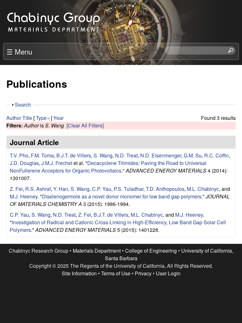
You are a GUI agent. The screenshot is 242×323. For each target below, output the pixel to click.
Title (27, 117)
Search (23, 104)
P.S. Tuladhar (128, 188)
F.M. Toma (42, 155)
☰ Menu (19, 51)
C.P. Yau (101, 188)
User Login (168, 273)
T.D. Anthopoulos (165, 188)
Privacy (143, 273)
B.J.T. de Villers (73, 155)
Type (41, 117)
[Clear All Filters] (85, 125)
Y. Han (60, 188)
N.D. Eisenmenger (160, 155)
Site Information (79, 273)
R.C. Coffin (216, 155)
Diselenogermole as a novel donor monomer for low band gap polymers (121, 196)
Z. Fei (16, 188)
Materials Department (97, 250)
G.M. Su (193, 155)
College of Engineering (151, 250)
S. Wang (103, 155)
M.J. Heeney (23, 196)
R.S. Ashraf (38, 188)
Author (13, 117)
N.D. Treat (126, 155)
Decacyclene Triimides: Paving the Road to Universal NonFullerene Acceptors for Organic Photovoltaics (108, 166)
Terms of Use (115, 273)
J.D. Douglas (24, 163)
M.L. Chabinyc (203, 188)
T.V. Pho (19, 155)
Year (58, 117)
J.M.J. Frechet (56, 163)
